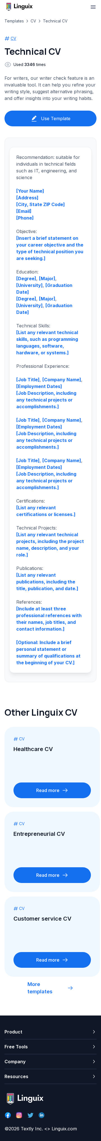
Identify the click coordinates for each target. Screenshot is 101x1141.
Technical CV (55, 21)
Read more (47, 790)
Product (13, 1032)
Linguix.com (64, 1128)
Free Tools (16, 1046)
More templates (39, 987)
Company (15, 1061)
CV (33, 21)
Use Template (55, 118)
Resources (16, 1076)
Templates (14, 21)
